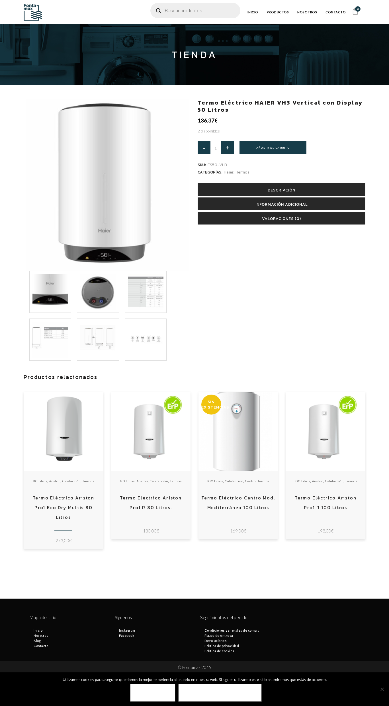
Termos (242, 172)
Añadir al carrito (273, 148)
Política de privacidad (221, 646)
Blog (37, 640)
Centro (250, 481)
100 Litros (215, 481)
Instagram (127, 630)
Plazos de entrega (218, 635)
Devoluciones (215, 640)
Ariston (54, 481)
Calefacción (71, 481)
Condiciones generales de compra (232, 630)
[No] (382, 689)
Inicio (38, 630)
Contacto (41, 646)
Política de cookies (219, 651)
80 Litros (40, 481)
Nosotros (41, 635)
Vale (152, 693)
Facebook (126, 635)
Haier (229, 172)
